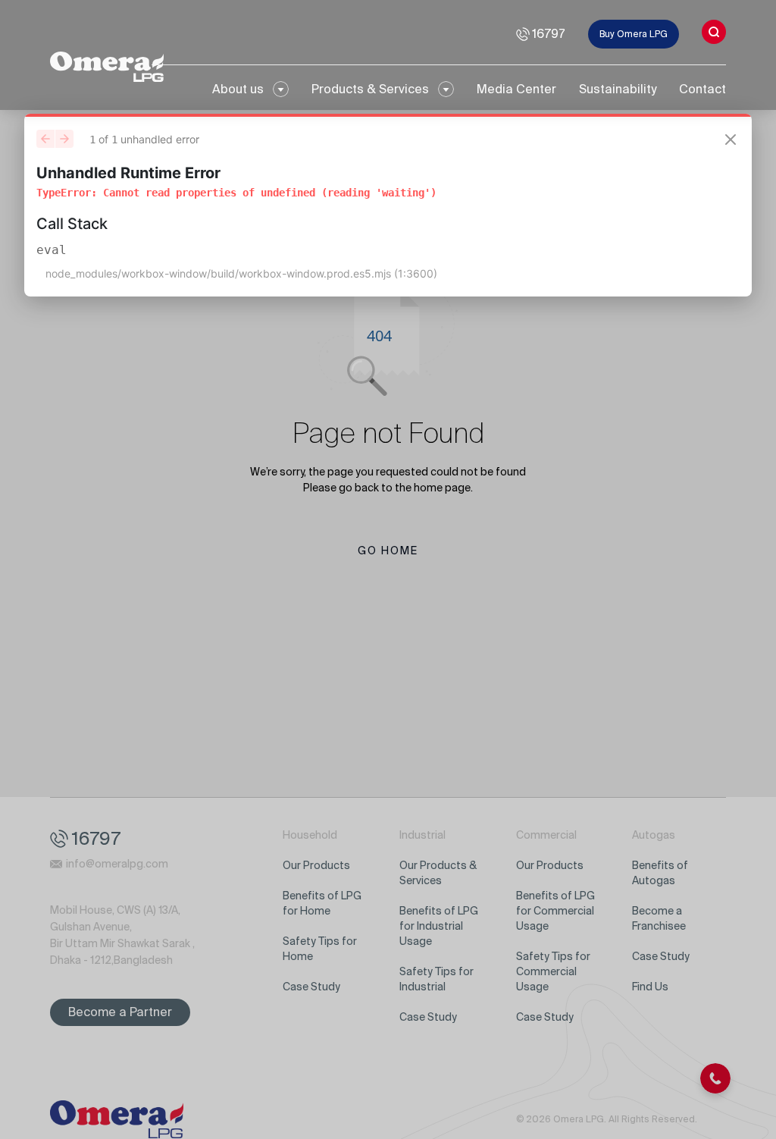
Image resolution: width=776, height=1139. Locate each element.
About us (238, 89)
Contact (702, 89)
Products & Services (370, 89)
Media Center (516, 89)
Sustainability (617, 89)
